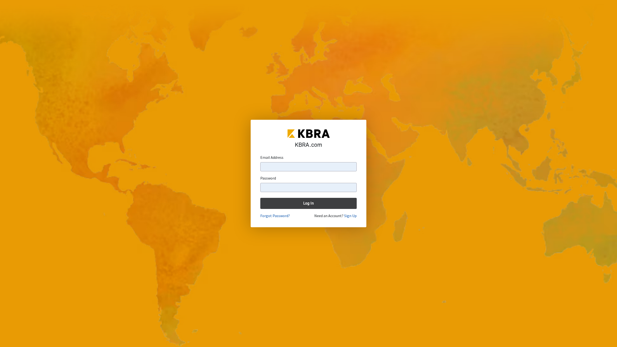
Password (268, 178)
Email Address (271, 157)
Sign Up (350, 215)
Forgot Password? (275, 215)
